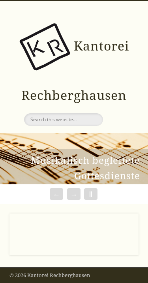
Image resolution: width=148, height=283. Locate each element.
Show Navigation (119, 70)
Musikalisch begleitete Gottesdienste (85, 168)
